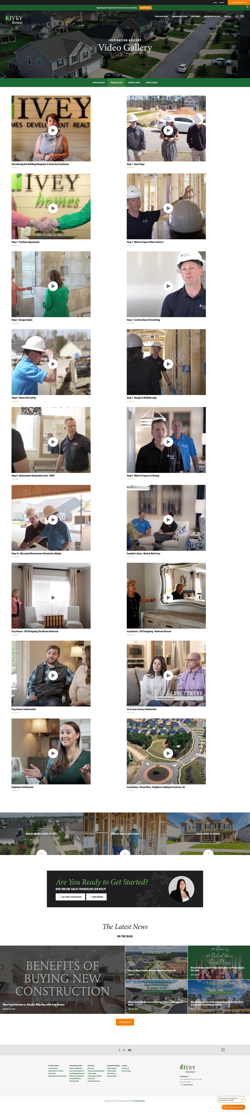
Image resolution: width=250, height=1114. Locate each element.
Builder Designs (139, 1101)
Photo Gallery (99, 82)
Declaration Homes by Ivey (57, 1076)
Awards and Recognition (96, 1071)
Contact (222, 2)
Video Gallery (116, 82)
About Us (91, 1068)
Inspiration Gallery (212, 16)
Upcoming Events (94, 1081)
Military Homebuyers (76, 1076)
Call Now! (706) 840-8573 (72, 897)
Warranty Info (74, 1081)
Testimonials (92, 1073)
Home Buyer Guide (75, 1066)
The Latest (91, 1078)
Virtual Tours (134, 82)
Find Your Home (53, 1066)
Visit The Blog (125, 1022)
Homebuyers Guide (179, 16)
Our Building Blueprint (77, 1073)
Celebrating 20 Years (94, 1076)
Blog (215, 2)
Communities (53, 1068)
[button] (247, 7)
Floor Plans (52, 1073)
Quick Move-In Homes (55, 1071)
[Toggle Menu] (242, 16)
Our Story (195, 16)
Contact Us (125, 1068)
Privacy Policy (126, 1071)
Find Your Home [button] (161, 16)
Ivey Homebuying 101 (76, 1071)
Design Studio (152, 82)
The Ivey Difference (75, 1068)
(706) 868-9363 (187, 1085)
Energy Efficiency (75, 1078)
